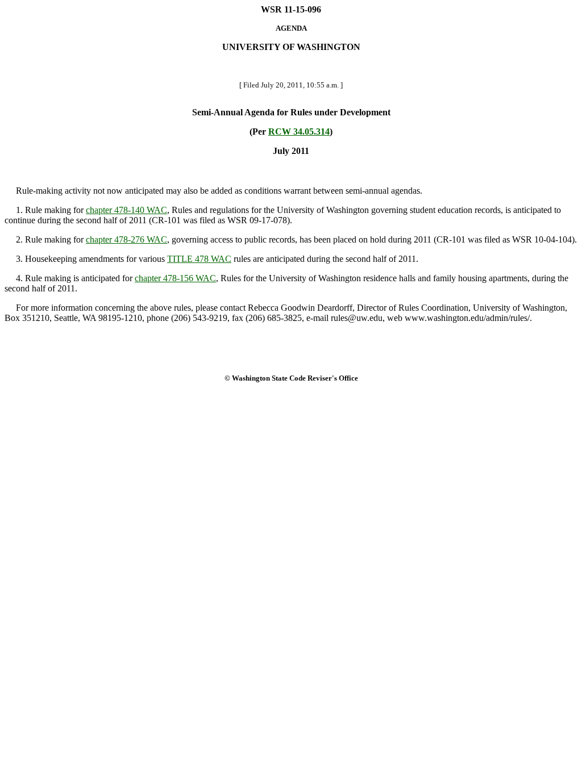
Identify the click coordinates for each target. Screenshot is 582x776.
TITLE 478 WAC (199, 259)
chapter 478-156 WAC (175, 278)
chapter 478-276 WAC (126, 239)
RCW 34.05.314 (299, 131)
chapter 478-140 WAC (126, 210)
